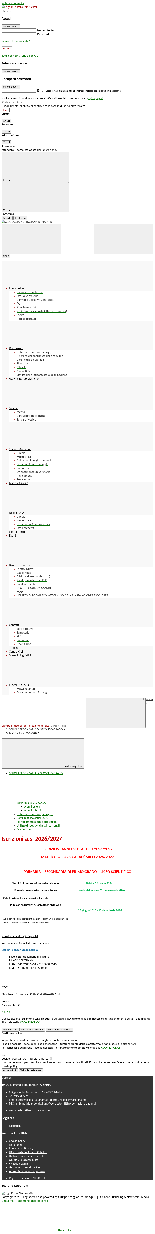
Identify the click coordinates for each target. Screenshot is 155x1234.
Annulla (7, 218)
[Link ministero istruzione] (20, 7)
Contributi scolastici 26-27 (33, 818)
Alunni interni (32, 810)
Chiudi (6, 120)
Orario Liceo (24, 829)
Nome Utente (45, 30)
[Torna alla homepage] (77, 222)
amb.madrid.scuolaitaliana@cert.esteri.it (56, 1103)
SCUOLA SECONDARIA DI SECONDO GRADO (36, 729)
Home (149, 699)
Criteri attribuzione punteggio (35, 814)
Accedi (7, 11)
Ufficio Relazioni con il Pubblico (28, 1152)
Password (43, 34)
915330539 (21, 1096)
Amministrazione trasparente (27, 1171)
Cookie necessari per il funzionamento (25, 1058)
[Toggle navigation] (31, 239)
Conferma (20, 218)
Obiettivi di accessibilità (23, 1160)
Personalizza (10, 1029)
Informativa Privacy (21, 1148)
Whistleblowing (18, 1163)
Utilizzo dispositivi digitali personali (38, 825)
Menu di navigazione (71, 766)
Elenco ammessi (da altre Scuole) (37, 821)
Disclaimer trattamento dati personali (25, 1201)
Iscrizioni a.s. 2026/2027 (32, 803)
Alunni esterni (32, 806)
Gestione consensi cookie (24, 1167)
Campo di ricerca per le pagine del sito (25, 725)
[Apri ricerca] (123, 239)
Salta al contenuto (13, 3)
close (6, 256)
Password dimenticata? (16, 41)
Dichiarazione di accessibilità (27, 1156)
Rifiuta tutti (32, 1029)
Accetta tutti (59, 1029)
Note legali (15, 1144)
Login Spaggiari (95, 98)
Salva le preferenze (30, 1070)
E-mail (41, 90)
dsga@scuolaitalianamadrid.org (53, 1100)
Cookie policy (17, 1141)
